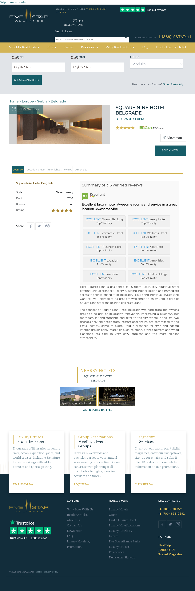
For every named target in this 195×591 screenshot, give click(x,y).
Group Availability (173, 84)
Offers (51, 47)
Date (16, 57)
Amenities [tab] (81, 169)
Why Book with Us (119, 47)
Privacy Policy (51, 572)
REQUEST (80, 484)
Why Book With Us (80, 509)
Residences (89, 47)
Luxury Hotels (118, 509)
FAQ (145, 47)
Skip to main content (14, 2)
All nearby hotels (97, 410)
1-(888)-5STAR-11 (174, 37)
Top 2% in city (104, 221)
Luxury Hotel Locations (124, 525)
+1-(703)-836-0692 (171, 513)
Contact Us (74, 525)
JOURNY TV (166, 550)
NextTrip (164, 545)
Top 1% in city (148, 221)
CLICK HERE (142, 484)
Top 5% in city (149, 262)
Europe (28, 101)
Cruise (69, 47)
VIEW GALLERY (29, 109)
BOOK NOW (170, 150)
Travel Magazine (170, 554)
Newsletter (74, 531)
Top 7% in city (149, 248)
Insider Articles (77, 515)
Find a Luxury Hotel (171, 47)
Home (13, 101)
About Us (73, 520)
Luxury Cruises (119, 547)
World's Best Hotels (24, 47)
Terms (39, 572)
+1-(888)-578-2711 (170, 509)
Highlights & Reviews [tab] (60, 169)
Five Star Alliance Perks (124, 541)
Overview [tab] (18, 169)
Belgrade (58, 101)
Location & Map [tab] (36, 169)
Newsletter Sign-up (122, 557)
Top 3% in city (104, 248)
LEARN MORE (21, 484)
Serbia (42, 101)
